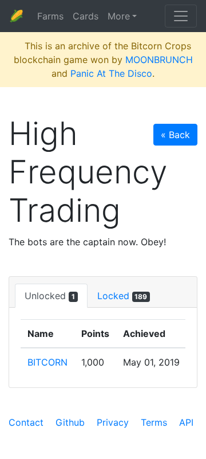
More (119, 16)
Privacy (113, 422)
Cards (85, 16)
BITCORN (47, 362)
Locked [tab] (122, 295)
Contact (26, 422)
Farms (50, 16)
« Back (175, 134)
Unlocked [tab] (50, 295)
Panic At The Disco (111, 73)
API (186, 422)
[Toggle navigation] (181, 16)
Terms (154, 422)
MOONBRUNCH (159, 59)
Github (70, 422)
